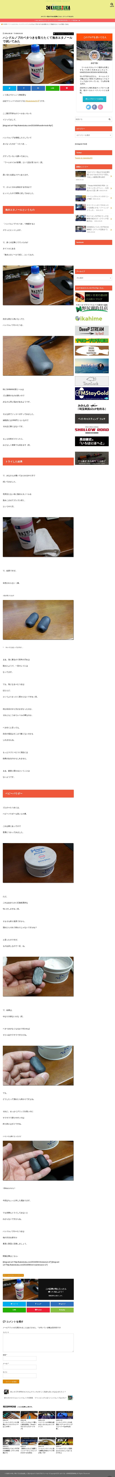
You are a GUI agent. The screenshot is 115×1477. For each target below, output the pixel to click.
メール (6, 1363)
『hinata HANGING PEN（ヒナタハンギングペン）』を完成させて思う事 (98, 188)
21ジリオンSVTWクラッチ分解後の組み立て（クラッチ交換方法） (98, 218)
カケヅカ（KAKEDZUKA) (68, 1473)
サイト (5, 1372)
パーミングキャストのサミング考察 (98, 198)
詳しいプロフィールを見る (94, 99)
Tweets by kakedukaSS (83, 158)
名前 (5, 1355)
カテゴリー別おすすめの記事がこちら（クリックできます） (57, 16)
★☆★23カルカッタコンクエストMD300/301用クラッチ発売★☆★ (58, 20)
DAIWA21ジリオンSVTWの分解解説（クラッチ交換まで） (98, 229)
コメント (6, 1332)
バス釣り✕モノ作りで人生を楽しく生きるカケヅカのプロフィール (26, 1473)
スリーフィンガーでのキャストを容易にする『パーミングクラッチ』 (98, 207)
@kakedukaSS (31, 101)
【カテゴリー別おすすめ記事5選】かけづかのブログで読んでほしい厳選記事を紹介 (92, 176)
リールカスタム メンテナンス (14, 1275)
